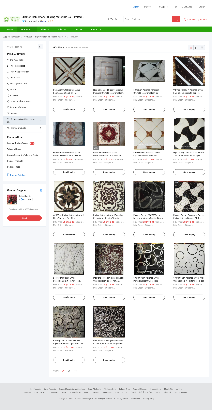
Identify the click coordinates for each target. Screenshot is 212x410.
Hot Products (35, 389)
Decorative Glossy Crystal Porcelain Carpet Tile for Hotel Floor (66, 280)
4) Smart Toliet (13, 77)
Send (24, 218)
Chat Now (27, 199)
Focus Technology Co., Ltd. (87, 398)
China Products (50, 389)
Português (53, 392)
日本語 (133, 392)
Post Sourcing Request (197, 19)
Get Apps (187, 6)
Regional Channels (140, 389)
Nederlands (107, 392)
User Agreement (122, 398)
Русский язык (75, 392)
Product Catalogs (18, 175)
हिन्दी (140, 392)
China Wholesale (94, 389)
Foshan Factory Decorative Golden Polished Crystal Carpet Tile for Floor (188, 218)
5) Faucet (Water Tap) (17, 83)
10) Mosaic (12, 113)
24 (63, 371)
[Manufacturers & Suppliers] (21, 5)
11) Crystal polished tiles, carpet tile (21, 120)
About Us (45, 29)
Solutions (62, 29)
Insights (179, 389)
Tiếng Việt (167, 392)
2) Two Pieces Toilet (16, 65)
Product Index (155, 389)
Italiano (87, 392)
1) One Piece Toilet (15, 60)
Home (10, 29)
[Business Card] (41, 190)
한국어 (124, 392)
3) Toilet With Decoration (18, 71)
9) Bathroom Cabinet (16, 107)
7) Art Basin (12, 95)
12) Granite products (16, 128)
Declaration (135, 398)
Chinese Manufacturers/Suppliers (72, 389)
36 (69, 370)
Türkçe (157, 392)
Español (43, 392)
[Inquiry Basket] (175, 6)
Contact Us (96, 29)
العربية (117, 392)
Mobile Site (168, 389)
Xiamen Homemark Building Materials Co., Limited (52, 16)
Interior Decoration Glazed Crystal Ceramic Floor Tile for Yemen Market (108, 280)
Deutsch (96, 392)
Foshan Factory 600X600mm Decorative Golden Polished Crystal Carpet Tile (149, 218)
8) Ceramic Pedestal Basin (19, 101)
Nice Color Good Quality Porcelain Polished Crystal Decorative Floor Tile (108, 92)
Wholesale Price (110, 389)
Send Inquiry (69, 109)
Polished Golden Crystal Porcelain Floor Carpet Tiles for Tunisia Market (108, 218)
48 (75, 370)
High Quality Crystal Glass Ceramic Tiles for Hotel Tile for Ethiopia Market (188, 155)
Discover (79, 29)
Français (64, 392)
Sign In (136, 6)
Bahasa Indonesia (181, 392)
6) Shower (11, 89)
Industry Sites (124, 389)
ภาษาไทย (148, 392)
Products (28, 29)
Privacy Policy (148, 398)
